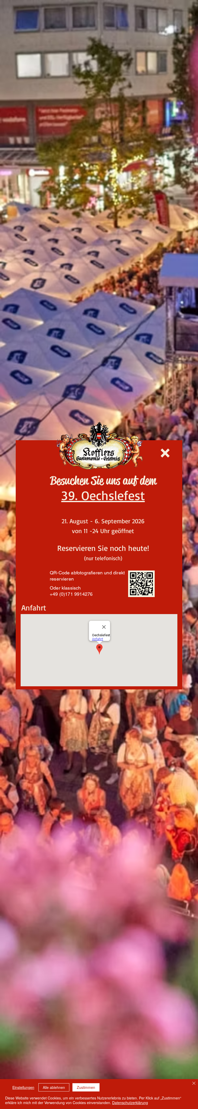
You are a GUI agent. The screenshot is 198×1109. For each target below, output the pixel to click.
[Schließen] (194, 1083)
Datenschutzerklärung (130, 1102)
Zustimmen (86, 1087)
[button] (165, 453)
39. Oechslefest (103, 495)
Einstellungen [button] (23, 1087)
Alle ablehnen (54, 1087)
